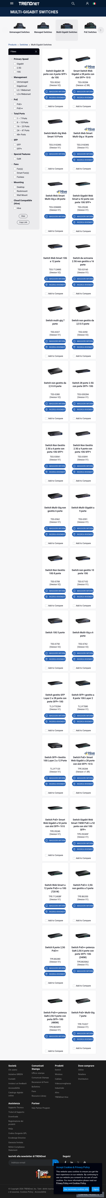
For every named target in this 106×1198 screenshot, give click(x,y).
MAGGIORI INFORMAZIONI (57, 92)
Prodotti (59, 1065)
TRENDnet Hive (61, 1097)
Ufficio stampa (38, 1073)
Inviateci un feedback (17, 1083)
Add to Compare (55, 106)
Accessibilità (14, 1088)
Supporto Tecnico (16, 1107)
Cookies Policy (27, 1192)
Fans (16, 164)
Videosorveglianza (63, 1083)
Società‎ (12, 1065)
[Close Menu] (11, 3)
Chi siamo (12, 1070)
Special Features (22, 154)
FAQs (10, 1129)
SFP (16, 140)
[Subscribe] (55, 1162)
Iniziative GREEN (15, 1074)
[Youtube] (84, 1162)
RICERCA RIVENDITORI (57, 98)
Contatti (11, 1079)
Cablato (58, 1079)
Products (12, 44)
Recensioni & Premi (40, 1082)
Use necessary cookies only (76, 1189)
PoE (16, 99)
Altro (57, 1092)
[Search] (73, 3)
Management (20, 77)
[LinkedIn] (71, 1162)
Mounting (19, 182)
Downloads (13, 1116)
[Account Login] (87, 3)
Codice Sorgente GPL (17, 1133)
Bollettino (36, 1087)
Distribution (83, 1079)
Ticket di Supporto (16, 1112)
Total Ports (19, 113)
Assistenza (14, 1103)
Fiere (34, 1091)
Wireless (58, 1074)
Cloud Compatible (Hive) (23, 202)
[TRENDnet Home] (29, 3)
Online (81, 1070)
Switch (58, 1070)
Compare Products (88, 1194)
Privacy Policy (62, 1183)
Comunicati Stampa (40, 1078)
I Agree (96, 1189)
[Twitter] (78, 1162)
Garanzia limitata (15, 1142)
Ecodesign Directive (17, 1138)
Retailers (82, 1074)
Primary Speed (21, 59)
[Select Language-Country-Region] (94, 3)
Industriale (59, 1088)
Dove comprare (86, 1065)
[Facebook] (65, 1162)
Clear (23, 216)
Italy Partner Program (41, 1108)
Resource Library (39, 1096)
